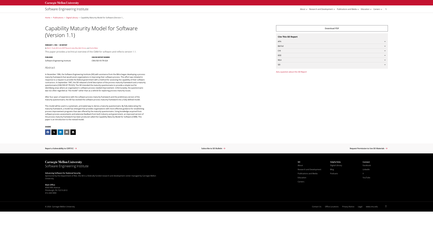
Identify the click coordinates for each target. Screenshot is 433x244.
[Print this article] (73, 132)
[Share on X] (54, 132)
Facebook (367, 165)
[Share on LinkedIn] (60, 132)
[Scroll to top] (386, 206)
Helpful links (335, 162)
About (300, 165)
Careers (301, 181)
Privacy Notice (348, 206)
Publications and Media (308, 173)
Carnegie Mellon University (63, 206)
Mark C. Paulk (51, 48)
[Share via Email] (66, 132)
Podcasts (334, 173)
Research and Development (309, 169)
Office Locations (332, 206)
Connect (366, 162)
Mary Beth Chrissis (80, 48)
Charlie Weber (94, 48)
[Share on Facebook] (48, 132)
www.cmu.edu (372, 206)
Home (47, 17)
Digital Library (72, 17)
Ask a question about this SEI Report (291, 72)
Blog (332, 169)
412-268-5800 (50, 193)
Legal (360, 206)
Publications (58, 17)
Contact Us (316, 206)
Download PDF (332, 28)
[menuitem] (67, 9)
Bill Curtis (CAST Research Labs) (65, 48)
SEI (299, 162)
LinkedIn (366, 169)
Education (302, 177)
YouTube (366, 177)
